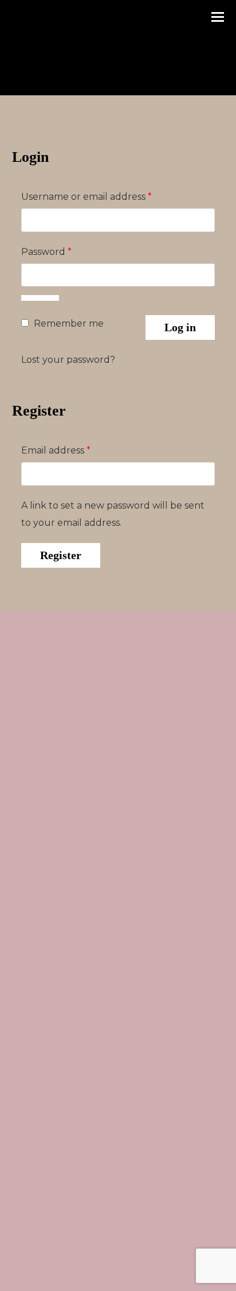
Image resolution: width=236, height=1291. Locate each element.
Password (68, 251)
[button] (217, 17)
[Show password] (40, 298)
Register (60, 555)
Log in (180, 327)
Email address (77, 450)
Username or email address (108, 196)
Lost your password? (68, 359)
